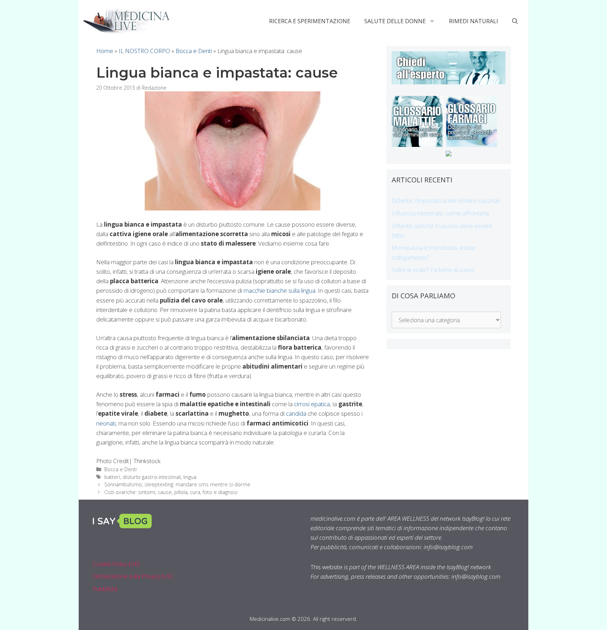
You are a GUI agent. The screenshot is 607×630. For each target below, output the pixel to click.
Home (104, 51)
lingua (189, 477)
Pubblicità (105, 589)
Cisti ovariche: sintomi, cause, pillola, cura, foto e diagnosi (170, 492)
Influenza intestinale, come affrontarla (440, 213)
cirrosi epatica (312, 404)
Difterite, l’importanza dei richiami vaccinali (446, 200)
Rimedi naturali (473, 21)
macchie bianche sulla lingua (279, 290)
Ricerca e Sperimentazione (309, 21)
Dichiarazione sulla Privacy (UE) (132, 576)
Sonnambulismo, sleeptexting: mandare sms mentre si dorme (177, 484)
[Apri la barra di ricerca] (515, 21)
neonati (106, 423)
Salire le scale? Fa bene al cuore (433, 270)
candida (296, 413)
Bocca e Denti (194, 51)
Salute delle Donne (395, 21)
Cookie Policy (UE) (116, 564)
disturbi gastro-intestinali (152, 477)
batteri (112, 477)
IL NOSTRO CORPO (144, 51)
